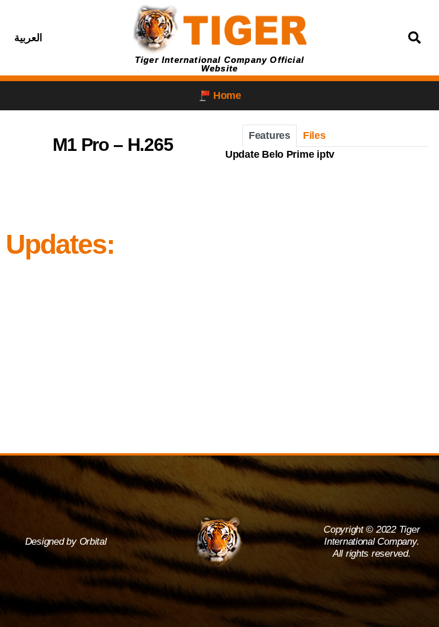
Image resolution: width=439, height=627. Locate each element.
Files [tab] (314, 135)
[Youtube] (117, 37)
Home (227, 95)
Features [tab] (269, 135)
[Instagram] (89, 37)
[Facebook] (61, 37)
